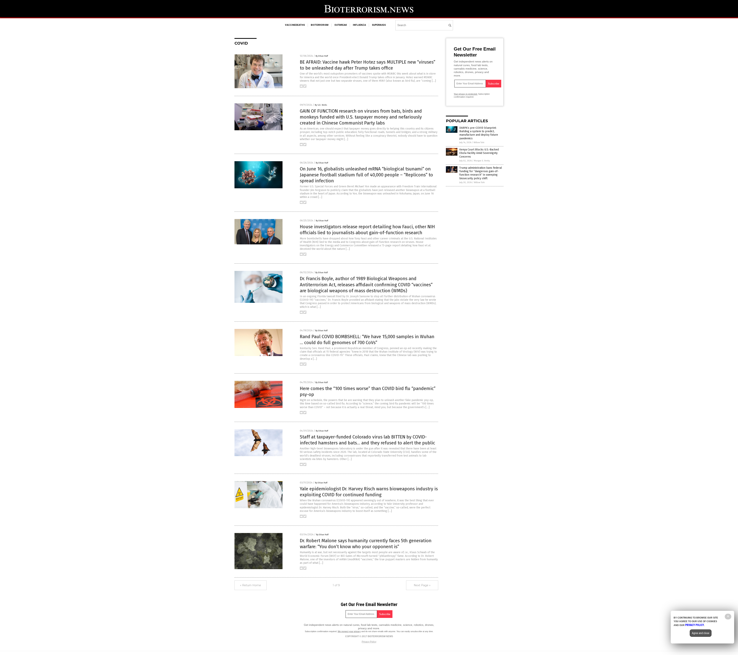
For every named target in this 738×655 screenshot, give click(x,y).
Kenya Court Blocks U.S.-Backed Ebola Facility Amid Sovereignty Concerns (479, 153)
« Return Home (250, 585)
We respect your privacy (349, 631)
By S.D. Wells (321, 105)
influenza (359, 25)
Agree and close (700, 633)
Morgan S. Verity (482, 160)
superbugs (379, 25)
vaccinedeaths (295, 25)
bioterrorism (319, 25)
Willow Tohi (479, 142)
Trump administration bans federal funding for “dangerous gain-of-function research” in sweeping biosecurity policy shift (480, 173)
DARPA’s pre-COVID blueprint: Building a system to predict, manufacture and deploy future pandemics (478, 133)
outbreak (340, 25)
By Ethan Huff (322, 56)
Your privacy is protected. (466, 94)
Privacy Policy (369, 641)
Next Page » (422, 585)
